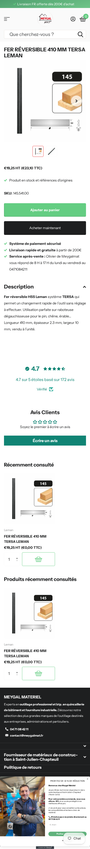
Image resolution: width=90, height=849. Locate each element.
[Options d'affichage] (38, 559)
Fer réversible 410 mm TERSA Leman (25, 539)
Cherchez (80, 34)
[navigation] (38, 151)
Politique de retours (23, 767)
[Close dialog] (87, 779)
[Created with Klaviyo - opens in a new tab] (45, 847)
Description (19, 286)
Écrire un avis (45, 440)
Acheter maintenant (45, 228)
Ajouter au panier (45, 210)
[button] (76, 101)
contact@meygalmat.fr (26, 735)
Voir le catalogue (7, 19)
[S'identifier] (73, 19)
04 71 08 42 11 (19, 729)
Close (45, 746)
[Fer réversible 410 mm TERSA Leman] (29, 498)
